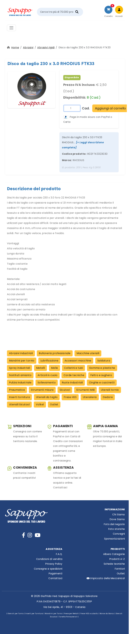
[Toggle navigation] (11, 28)
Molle (54, 368)
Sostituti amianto (20, 375)
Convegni (119, 533)
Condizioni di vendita (49, 559)
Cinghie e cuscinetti (102, 382)
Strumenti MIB (85, 390)
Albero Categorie (114, 554)
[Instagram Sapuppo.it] (30, 535)
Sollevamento (47, 382)
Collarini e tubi (73, 368)
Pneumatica (17, 390)
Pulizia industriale (20, 382)
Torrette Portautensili (68, 617)
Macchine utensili (88, 353)
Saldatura (103, 360)
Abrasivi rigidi (46, 47)
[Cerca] (77, 12)
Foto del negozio (114, 524)
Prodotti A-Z (117, 559)
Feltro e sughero (101, 375)
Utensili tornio (110, 390)
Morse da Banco (107, 613)
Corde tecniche (74, 375)
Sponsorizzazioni (114, 538)
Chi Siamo (118, 514)
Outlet (54, 404)
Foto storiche (116, 529)
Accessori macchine (78, 360)
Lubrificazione (49, 360)
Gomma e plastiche (102, 368)
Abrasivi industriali (21, 353)
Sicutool (65, 390)
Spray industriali (19, 368)
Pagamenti (55, 573)
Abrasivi (28, 47)
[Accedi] (119, 10)
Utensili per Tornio (15, 613)
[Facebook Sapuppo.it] (23, 535)
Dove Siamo (117, 519)
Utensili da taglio (47, 397)
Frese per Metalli (71, 613)
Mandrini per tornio (21, 360)
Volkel (40, 404)
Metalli (40, 368)
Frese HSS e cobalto (89, 613)
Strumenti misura (42, 390)
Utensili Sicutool (19, 404)
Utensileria (90, 397)
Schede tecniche (114, 563)
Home (15, 47)
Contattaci (55, 578)
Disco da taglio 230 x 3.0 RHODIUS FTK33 (50, 63)
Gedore (108, 397)
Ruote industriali (72, 382)
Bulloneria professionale (55, 353)
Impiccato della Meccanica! (107, 578)
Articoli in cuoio (48, 375)
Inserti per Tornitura (34, 613)
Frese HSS (70, 397)
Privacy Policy (53, 563)
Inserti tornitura (19, 397)
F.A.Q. (59, 554)
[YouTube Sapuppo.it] (37, 535)
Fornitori (120, 568)
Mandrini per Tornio (53, 613)
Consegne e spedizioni (48, 568)
